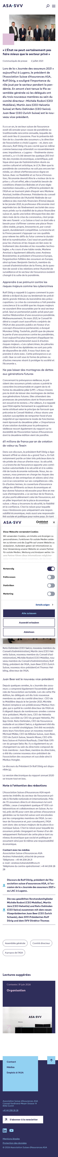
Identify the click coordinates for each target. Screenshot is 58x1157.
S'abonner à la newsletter (24, 1119)
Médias (11, 1067)
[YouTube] (11, 1130)
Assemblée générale (15, 943)
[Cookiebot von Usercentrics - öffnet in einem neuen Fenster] (36, 522)
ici (9, 769)
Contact (11, 1061)
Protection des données (15, 1143)
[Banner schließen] (54, 522)
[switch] (51, 577)
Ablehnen (29, 632)
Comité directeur (41, 943)
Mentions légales (11, 1138)
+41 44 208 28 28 (10, 1110)
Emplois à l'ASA (15, 1072)
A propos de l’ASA (14, 952)
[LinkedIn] (5, 1130)
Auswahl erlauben (29, 622)
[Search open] (48, 5)
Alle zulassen (29, 613)
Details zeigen (43, 604)
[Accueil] (9, 6)
